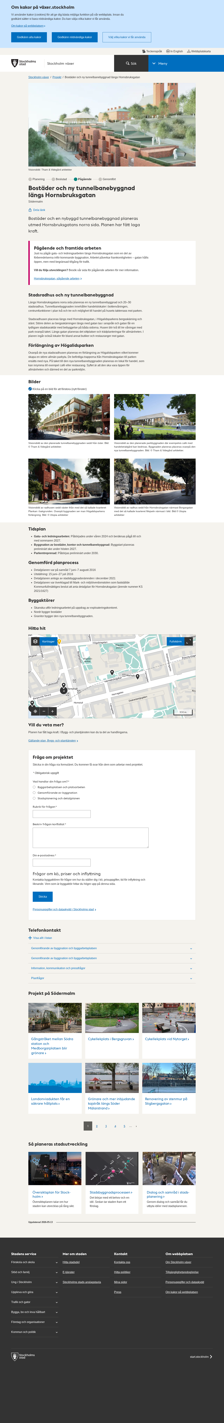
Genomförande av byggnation (57, 792)
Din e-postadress (44, 855)
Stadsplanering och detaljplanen (59, 798)
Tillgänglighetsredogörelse (182, 1272)
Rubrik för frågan (45, 806)
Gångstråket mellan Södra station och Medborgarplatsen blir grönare (52, 1045)
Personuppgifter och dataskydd (185, 1282)
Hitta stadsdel (71, 1262)
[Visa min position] (35, 711)
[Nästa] (136, 1126)
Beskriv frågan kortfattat (49, 824)
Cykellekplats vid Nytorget (166, 1038)
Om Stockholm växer (178, 1262)
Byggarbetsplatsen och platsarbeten (61, 787)
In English (176, 51)
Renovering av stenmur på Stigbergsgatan (166, 1101)
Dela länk (39, 209)
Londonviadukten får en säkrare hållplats (50, 1101)
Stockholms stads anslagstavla (82, 1282)
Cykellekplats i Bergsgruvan (110, 1038)
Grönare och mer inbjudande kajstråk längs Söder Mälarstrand (111, 1103)
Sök (133, 63)
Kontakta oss (122, 1262)
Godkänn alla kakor (29, 37)
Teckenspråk (154, 51)
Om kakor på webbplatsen (27, 25)
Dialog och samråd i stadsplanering (168, 1194)
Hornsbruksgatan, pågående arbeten (56, 278)
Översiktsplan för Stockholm (52, 1194)
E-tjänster (69, 1272)
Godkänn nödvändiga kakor (75, 37)
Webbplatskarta (201, 51)
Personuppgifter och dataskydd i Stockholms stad (63, 909)
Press (117, 1292)
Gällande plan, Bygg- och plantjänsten (52, 740)
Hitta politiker (122, 1272)
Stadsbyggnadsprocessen (110, 1192)
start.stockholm (199, 1356)
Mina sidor (120, 1282)
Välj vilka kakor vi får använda (126, 37)
